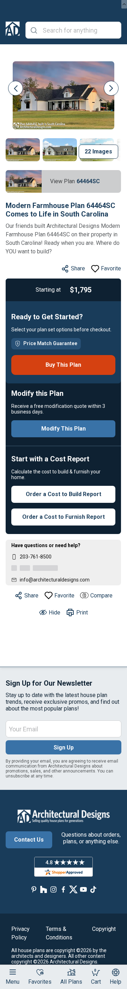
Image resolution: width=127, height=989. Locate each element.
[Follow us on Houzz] (44, 889)
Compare (101, 595)
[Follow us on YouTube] (83, 889)
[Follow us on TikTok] (93, 889)
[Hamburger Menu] (12, 972)
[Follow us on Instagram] (53, 889)
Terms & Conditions (59, 933)
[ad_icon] (13, 30)
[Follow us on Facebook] (63, 889)
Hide (54, 612)
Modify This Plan (63, 428)
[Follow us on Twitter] (73, 889)
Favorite (111, 268)
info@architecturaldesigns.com (55, 580)
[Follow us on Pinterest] (34, 889)
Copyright (104, 929)
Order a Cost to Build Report (63, 494)
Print (82, 612)
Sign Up (64, 747)
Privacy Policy (20, 933)
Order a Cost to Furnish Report (63, 516)
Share (78, 268)
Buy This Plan (63, 364)
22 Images (98, 151)
